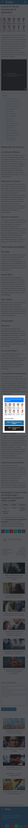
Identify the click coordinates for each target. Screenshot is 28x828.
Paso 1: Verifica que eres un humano (14, 423)
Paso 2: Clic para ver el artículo (14, 428)
